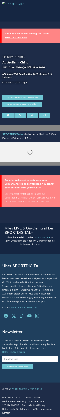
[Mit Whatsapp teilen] (32, 115)
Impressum (46, 409)
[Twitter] (13, 316)
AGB (35, 409)
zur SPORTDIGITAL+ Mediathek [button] (23, 97)
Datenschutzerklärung (13, 351)
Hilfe (28, 397)
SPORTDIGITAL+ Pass (16, 37)
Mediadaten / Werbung (14, 401)
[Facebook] (6, 316)
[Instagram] (37, 316)
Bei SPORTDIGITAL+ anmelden (23, 104)
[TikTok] (21, 316)
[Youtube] (29, 316)
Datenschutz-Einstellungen (16, 409)
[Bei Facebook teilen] (8, 115)
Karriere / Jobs (36, 401)
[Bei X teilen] (20, 115)
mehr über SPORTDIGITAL (24, 307)
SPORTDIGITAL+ (42, 237)
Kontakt (6, 412)
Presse (37, 397)
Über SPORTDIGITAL (12, 397)
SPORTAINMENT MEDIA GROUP (26, 389)
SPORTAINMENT (10, 405)
